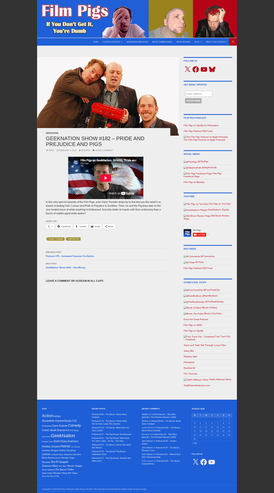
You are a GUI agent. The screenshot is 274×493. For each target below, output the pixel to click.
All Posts (199, 262)
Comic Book (49, 430)
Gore (56, 441)
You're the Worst (48, 476)
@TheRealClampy (214, 301)
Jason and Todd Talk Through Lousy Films (205, 345)
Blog (197, 42)
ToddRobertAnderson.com (197, 385)
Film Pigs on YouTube (219, 204)
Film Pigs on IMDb (193, 325)
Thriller (70, 469)
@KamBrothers (210, 295)
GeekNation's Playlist (218, 209)
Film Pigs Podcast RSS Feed (198, 131)
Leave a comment (104, 150)
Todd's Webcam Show (219, 379)
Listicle (46, 454)
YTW (57, 476)
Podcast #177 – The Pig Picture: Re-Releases (111, 434)
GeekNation (52, 133)
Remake (46, 462)
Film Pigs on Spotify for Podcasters (201, 125)
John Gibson (147, 441)
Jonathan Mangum (50, 450)
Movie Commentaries (162, 42)
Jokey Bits (189, 351)
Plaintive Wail (190, 356)
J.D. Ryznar (75, 447)
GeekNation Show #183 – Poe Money (65, 266)
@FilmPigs (202, 161)
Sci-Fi (55, 462)
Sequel (63, 462)
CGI (74, 420)
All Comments (207, 256)
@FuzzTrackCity (211, 290)
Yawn (74, 473)
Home (95, 42)
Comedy (74, 425)
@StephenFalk (209, 167)
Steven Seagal (74, 466)
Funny (47, 437)
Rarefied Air (189, 368)
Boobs (68, 420)
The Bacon (61, 469)
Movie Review (48, 458)
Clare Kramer (60, 425)
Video (51, 150)
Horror (65, 446)
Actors (57, 416)
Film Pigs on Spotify (193, 330)
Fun (43, 437)
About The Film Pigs (215, 42)
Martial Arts (68, 454)
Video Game (47, 473)
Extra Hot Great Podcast (196, 319)
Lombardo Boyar (57, 454)
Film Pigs (85, 150)
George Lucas (47, 441)
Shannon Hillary (50, 465)
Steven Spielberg (48, 470)
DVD (67, 430)
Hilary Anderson (69, 441)
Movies (58, 458)
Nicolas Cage (68, 458)
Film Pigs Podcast (111, 42)
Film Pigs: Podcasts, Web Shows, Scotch (75, 489)
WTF (70, 473)
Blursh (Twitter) (209, 307)
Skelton (145, 414)
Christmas (46, 426)
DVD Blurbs (74, 430)
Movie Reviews (183, 42)
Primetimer (189, 362)
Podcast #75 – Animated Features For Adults (70, 254)
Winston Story (60, 473)
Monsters (77, 454)
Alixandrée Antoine (53, 420)
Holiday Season (51, 446)
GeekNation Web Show (137, 42)
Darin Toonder (56, 239)
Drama (61, 430)
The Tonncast (190, 373)
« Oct (194, 443)
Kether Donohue (67, 450)
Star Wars (62, 466)
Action (47, 416)
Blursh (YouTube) (213, 313)
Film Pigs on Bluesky (194, 182)
